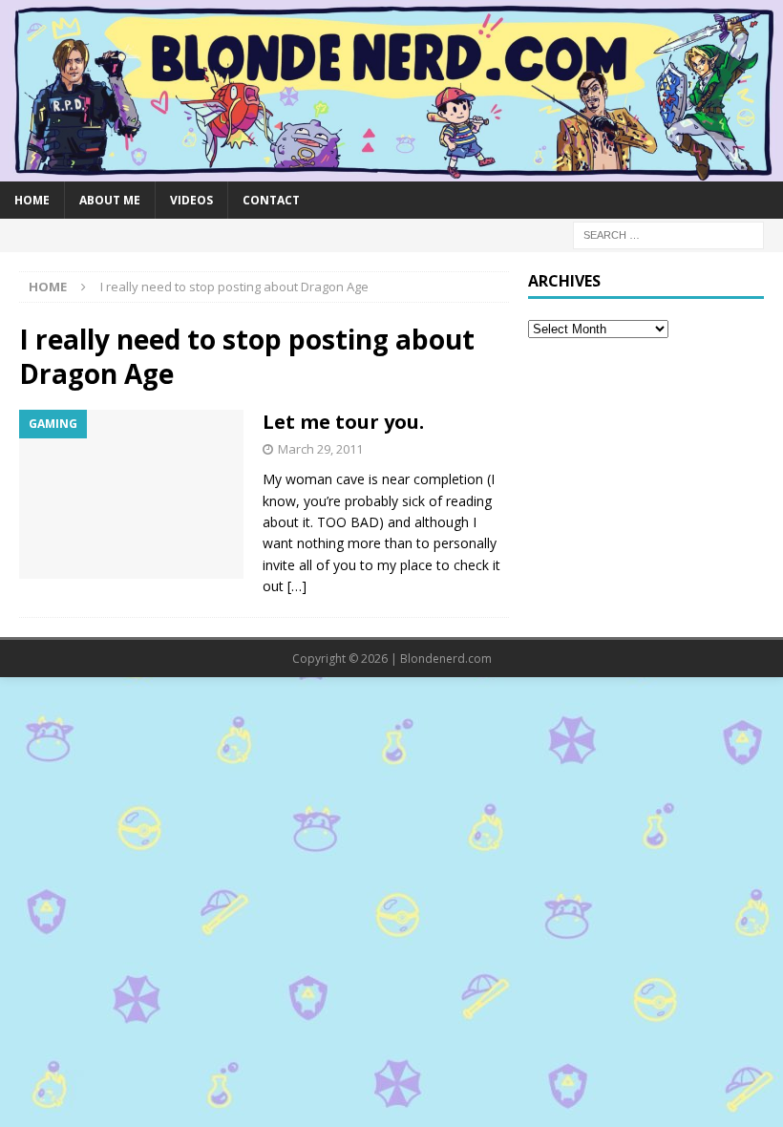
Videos (191, 200)
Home (32, 200)
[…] (297, 586)
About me (109, 200)
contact (271, 200)
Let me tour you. (343, 422)
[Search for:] (668, 233)
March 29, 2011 (320, 448)
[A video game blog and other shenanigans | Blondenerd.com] (391, 169)
